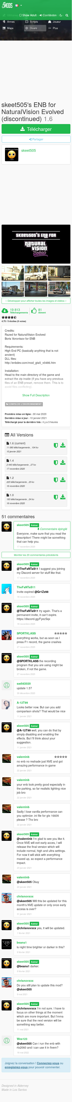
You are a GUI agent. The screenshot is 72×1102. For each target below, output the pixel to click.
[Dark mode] (61, 15)
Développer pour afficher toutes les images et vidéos (36, 300)
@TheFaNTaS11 (27, 569)
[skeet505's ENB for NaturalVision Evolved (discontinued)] (36, 244)
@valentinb (24, 839)
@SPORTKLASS (27, 661)
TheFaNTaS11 (26, 587)
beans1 (22, 942)
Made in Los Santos (14, 1090)
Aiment (42, 312)
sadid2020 (24, 683)
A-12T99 (22, 702)
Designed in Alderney (15, 1086)
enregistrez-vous (16, 1067)
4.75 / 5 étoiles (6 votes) (14, 321)
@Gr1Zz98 (41, 592)
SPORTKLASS (26, 633)
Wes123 (22, 1039)
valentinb (23, 757)
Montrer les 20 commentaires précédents (36, 555)
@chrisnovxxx (26, 928)
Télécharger (39, 128)
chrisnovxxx (25, 896)
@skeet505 (24, 882)
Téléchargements (19, 312)
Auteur (34, 525)
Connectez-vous (48, 1063)
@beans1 (23, 966)
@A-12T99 (24, 730)
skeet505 (28, 150)
